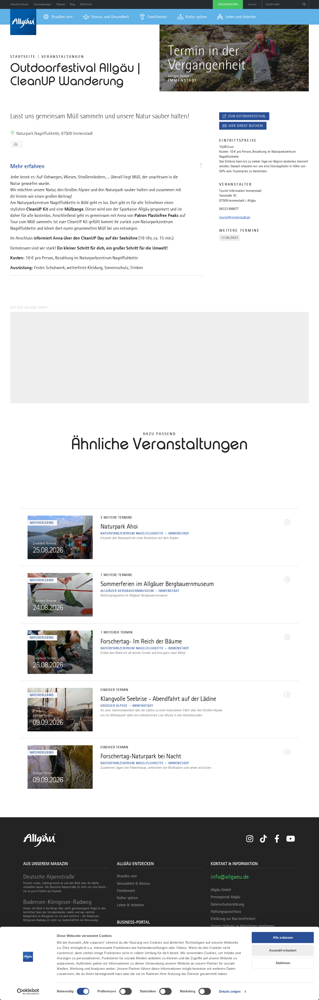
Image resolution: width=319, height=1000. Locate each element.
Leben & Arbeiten (130, 905)
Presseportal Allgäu (225, 897)
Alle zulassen (283, 937)
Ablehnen (283, 963)
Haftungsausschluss (226, 911)
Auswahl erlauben (282, 950)
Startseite (23, 56)
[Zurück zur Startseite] (23, 22)
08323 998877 (229, 209)
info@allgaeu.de (230, 876)
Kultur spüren (127, 898)
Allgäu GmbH (221, 890)
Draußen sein (127, 876)
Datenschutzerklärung (227, 904)
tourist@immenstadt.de (234, 217)
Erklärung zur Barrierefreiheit (233, 918)
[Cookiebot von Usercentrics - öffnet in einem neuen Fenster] (28, 991)
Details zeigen (229, 991)
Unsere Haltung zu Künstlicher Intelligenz (242, 926)
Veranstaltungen (62, 56)
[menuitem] (58, 17)
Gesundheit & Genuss (133, 883)
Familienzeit (126, 890)
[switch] (125, 991)
